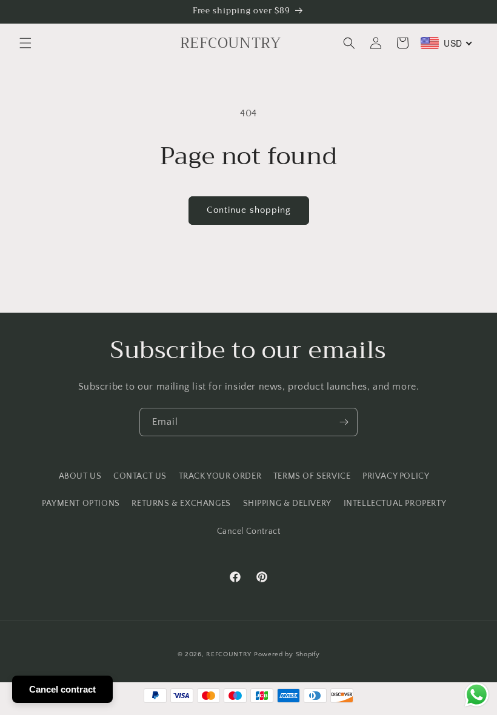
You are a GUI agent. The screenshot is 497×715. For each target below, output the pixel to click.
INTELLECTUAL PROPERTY (395, 503)
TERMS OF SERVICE (312, 476)
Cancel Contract (249, 531)
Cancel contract (62, 689)
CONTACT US (140, 476)
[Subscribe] (343, 422)
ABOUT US (80, 476)
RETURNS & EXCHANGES (181, 503)
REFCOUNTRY (229, 654)
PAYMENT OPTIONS (81, 503)
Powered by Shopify (287, 654)
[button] (25, 43)
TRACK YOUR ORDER (220, 476)
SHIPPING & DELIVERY (287, 503)
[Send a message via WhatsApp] (476, 694)
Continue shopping (249, 210)
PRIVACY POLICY (395, 476)
